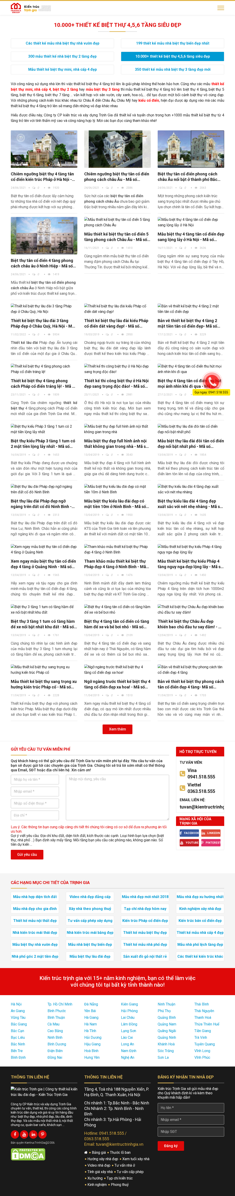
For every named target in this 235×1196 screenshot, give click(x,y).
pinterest (213, 842)
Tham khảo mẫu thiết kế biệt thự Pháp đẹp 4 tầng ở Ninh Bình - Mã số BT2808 (115, 564)
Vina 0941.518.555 (201, 774)
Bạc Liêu (18, 1037)
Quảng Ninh (167, 1037)
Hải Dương (92, 1037)
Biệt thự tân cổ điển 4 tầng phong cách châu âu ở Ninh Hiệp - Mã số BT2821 (42, 263)
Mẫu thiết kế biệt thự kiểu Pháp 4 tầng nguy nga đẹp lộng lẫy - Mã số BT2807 (190, 564)
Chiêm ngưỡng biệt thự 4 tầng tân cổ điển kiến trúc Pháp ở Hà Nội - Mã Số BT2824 (42, 176)
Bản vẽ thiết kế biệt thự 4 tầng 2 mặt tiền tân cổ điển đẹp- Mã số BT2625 (187, 323)
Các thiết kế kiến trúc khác (200, 956)
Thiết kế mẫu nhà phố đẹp (145, 944)
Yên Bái (90, 1011)
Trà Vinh (200, 1037)
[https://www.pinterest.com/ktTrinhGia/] (42, 1134)
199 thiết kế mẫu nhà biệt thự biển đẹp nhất (172, 43)
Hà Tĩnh (90, 1031)
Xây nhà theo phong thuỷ (90, 909)
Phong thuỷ (120, 1184)
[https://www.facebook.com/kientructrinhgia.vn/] (15, 1134)
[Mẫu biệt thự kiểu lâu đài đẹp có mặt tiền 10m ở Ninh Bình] (117, 489)
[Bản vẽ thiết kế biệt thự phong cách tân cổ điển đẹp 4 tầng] (191, 669)
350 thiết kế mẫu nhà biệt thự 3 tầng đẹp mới (172, 69)
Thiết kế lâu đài (24, 342)
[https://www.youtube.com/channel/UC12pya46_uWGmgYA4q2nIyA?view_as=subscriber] (24, 1134)
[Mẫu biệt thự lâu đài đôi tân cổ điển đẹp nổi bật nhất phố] (191, 429)
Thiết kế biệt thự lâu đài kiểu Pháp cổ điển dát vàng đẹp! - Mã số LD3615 (116, 323)
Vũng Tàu (18, 1017)
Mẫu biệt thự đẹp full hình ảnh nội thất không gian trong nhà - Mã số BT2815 (116, 443)
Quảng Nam (167, 1024)
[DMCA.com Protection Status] (28, 1154)
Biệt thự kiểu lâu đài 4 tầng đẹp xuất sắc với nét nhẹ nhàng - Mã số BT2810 (190, 504)
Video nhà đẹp (99, 1165)
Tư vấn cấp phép (131, 1172)
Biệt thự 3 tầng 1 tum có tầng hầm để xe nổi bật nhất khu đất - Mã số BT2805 (43, 624)
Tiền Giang (202, 1031)
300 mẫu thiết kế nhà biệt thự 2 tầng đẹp (62, 56)
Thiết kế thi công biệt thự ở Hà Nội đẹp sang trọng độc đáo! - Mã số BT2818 (116, 383)
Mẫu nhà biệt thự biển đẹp (90, 944)
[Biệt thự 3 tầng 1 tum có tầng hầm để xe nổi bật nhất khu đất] (44, 609)
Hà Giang (91, 1017)
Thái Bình (201, 1004)
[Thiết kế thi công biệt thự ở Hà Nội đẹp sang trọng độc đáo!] (117, 369)
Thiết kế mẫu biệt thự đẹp (145, 932)
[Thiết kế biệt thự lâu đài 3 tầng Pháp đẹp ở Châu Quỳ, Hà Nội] (44, 308)
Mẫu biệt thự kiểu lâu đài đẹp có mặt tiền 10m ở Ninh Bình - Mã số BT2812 (115, 504)
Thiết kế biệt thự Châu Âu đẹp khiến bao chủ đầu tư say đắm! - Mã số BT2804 (191, 624)
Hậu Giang (92, 1044)
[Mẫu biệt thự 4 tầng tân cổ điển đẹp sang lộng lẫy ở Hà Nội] (191, 222)
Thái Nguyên (204, 1011)
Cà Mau (53, 1024)
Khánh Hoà (166, 1044)
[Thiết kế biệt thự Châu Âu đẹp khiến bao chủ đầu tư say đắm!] (191, 609)
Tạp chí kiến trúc (120, 1178)
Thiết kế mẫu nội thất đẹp (35, 920)
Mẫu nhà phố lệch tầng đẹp (200, 944)
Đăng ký (171, 1146)
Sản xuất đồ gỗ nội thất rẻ (145, 956)
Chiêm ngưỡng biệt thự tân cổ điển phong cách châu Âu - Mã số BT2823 (116, 176)
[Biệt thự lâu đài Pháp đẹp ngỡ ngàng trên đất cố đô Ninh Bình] (44, 489)
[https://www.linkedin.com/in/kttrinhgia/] (33, 1134)
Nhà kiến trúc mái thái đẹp (35, 932)
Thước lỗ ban (120, 1152)
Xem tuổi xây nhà (136, 1159)
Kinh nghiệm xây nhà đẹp (200, 909)
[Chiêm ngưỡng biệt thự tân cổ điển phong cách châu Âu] (117, 149)
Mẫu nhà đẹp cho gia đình (35, 909)
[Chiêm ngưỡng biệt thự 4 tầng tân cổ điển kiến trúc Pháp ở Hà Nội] (44, 149)
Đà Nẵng (91, 1004)
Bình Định (18, 1057)
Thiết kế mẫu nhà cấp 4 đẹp (200, 932)
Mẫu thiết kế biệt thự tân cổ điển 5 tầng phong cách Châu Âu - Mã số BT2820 (116, 237)
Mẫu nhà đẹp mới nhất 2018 (145, 897)
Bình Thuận (56, 1017)
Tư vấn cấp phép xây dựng (90, 920)
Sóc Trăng (166, 1051)
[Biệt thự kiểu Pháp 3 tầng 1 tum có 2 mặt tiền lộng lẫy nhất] (44, 429)
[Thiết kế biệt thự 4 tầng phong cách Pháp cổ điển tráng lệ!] (44, 369)
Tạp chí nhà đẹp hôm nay (145, 909)
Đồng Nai (55, 1057)
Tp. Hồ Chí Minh (60, 1004)
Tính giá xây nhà (100, 1172)
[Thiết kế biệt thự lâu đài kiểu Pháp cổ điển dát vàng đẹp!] (117, 308)
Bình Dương (57, 1044)
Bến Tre (17, 1051)
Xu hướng (95, 1178)
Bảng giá (99, 1152)
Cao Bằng (55, 1031)
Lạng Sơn (128, 1031)
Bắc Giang (19, 1024)
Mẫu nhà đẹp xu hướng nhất (200, 897)
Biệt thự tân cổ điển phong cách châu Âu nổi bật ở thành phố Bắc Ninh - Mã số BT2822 (187, 176)
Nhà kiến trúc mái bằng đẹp (90, 932)
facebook (191, 833)
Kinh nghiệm (97, 1184)
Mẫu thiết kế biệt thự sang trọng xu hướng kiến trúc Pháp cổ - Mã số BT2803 (44, 684)
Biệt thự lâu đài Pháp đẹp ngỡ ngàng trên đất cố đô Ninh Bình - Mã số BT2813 (41, 504)
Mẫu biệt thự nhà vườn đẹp (35, 944)
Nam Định (128, 1051)
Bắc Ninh (18, 1044)
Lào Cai (127, 1037)
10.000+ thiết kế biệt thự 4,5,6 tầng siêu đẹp (172, 56)
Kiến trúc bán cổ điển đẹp (200, 920)
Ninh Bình (55, 1037)
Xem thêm (117, 729)
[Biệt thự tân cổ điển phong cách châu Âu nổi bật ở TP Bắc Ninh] (191, 149)
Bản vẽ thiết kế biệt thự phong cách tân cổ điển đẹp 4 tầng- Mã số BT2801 (191, 684)
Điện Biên (55, 1051)
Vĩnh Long (202, 1051)
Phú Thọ (164, 1011)
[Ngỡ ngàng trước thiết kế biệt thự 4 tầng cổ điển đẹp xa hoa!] (117, 669)
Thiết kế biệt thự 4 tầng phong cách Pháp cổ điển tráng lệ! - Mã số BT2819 (43, 383)
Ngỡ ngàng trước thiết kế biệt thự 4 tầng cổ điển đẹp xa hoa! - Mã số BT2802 (117, 684)
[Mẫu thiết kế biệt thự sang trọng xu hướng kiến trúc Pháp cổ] (44, 669)
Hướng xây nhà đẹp (103, 1159)
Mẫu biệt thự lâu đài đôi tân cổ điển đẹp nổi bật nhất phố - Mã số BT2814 (191, 443)
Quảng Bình (167, 1017)
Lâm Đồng (129, 1024)
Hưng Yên (92, 1057)
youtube (192, 842)
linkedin (213, 833)
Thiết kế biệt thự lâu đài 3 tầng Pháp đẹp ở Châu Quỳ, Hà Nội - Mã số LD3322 (42, 323)
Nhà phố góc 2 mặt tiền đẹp (35, 956)
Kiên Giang (129, 1004)
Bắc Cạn (17, 1031)
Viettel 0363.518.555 (201, 788)
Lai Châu (127, 1017)
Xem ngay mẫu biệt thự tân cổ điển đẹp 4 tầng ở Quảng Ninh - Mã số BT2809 (43, 564)
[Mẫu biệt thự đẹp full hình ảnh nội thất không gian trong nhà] (117, 429)
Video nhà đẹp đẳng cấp (90, 897)
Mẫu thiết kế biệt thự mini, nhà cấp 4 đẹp (62, 69)
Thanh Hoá (202, 1017)
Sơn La (163, 1057)
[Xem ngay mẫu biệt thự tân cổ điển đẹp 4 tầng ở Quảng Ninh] (44, 549)
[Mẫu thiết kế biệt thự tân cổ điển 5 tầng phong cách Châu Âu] (44, 235)
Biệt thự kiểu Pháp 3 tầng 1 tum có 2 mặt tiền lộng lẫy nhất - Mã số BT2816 (43, 443)
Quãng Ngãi (167, 1031)
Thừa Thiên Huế (206, 1024)
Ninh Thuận (166, 1004)
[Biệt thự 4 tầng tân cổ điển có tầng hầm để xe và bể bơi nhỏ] (117, 609)
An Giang (18, 1011)
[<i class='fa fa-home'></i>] (86, 1152)
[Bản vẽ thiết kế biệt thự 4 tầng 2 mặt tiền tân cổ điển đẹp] (191, 308)
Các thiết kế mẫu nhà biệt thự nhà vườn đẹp (62, 43)
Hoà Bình (91, 1051)
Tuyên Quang (204, 1044)
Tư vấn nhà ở (125, 1165)
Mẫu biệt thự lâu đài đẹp (90, 956)
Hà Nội (16, 1004)
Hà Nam (90, 1024)
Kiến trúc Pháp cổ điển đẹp (145, 920)
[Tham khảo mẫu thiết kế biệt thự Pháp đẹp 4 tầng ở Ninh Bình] (117, 549)
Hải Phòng (129, 1011)
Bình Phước (57, 1011)
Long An (127, 1044)
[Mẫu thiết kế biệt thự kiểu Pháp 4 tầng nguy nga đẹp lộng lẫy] (191, 549)
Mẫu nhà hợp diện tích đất (35, 897)
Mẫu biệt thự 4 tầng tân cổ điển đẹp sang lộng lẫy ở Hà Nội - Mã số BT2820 (191, 237)
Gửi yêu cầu (27, 854)
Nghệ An (127, 1057)
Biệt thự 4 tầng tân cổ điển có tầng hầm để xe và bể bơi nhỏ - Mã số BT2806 (116, 624)
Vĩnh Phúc (202, 1057)
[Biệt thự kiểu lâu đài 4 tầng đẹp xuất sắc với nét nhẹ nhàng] (191, 489)
